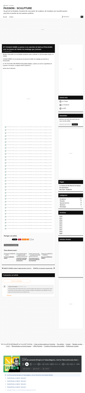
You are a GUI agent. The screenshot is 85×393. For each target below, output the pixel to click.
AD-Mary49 (14, 344)
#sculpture (63, 199)
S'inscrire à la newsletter (11, 245)
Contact (11, 17)
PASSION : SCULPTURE (17, 8)
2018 (60, 216)
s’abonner (27, 368)
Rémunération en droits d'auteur (21, 346)
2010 (60, 231)
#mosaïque (63, 206)
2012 (60, 228)
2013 (60, 226)
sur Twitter (65, 101)
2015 (60, 222)
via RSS (64, 108)
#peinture (62, 205)
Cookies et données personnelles (54, 346)
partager (37, 368)
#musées (62, 201)
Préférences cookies (72, 346)
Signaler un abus (77, 344)
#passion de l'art (64, 203)
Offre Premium (37, 346)
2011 (60, 229)
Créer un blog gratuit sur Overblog (44, 344)
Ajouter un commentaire (16, 281)
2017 (60, 218)
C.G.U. (8, 346)
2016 (60, 220)
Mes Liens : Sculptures (65, 189)
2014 (60, 224)
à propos (47, 368)
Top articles (60, 344)
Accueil (5, 17)
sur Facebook (65, 104)
